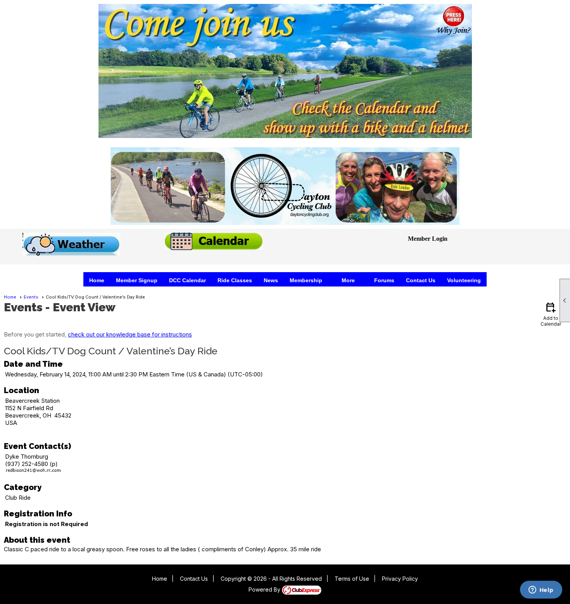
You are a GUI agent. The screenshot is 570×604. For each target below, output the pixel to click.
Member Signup (136, 280)
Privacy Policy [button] (400, 578)
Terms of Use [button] (352, 578)
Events (31, 297)
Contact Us (420, 280)
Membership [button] (306, 280)
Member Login (427, 238)
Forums (384, 280)
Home (96, 280)
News (271, 280)
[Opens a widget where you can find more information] (541, 590)
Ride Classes (235, 280)
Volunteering (464, 280)
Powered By (265, 589)
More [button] (348, 280)
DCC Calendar (187, 280)
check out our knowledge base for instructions (130, 334)
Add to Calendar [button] (551, 314)
